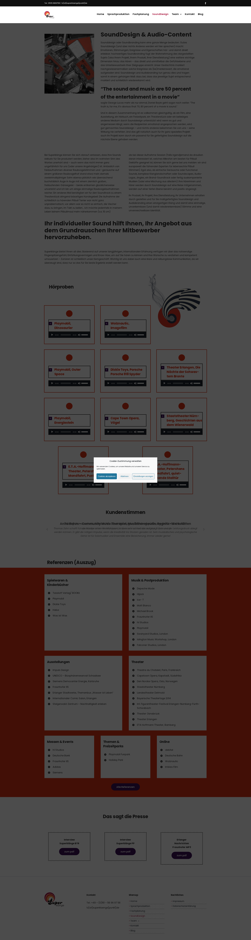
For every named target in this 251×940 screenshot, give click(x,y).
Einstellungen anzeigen (143, 476)
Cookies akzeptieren (106, 476)
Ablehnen (125, 476)
